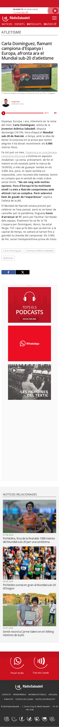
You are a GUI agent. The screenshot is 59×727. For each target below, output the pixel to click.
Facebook (22, 719)
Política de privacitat (45, 699)
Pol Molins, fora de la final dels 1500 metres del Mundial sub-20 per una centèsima (29, 540)
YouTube (45, 719)
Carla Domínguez (12, 250)
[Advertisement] (29, 420)
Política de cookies (24, 699)
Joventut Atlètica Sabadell (39, 250)
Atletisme (8, 258)
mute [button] (55, 112)
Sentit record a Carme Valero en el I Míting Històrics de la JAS (28, 633)
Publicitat (8, 699)
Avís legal (53, 694)
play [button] (3, 113)
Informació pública (37, 694)
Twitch (37, 719)
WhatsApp (52, 719)
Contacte (6, 694)
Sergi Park (15, 101)
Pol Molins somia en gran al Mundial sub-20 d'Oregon (29, 586)
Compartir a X (22, 272)
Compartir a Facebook (8, 272)
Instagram (7, 719)
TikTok (29, 719)
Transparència (19, 694)
